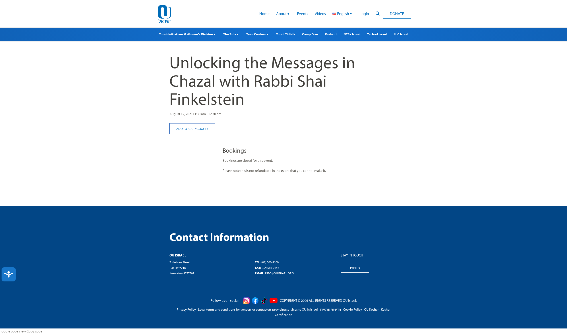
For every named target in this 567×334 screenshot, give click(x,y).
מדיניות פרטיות (330, 309)
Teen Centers (256, 34)
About (281, 13)
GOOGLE (202, 129)
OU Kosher (371, 309)
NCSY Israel (352, 34)
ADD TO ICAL (185, 129)
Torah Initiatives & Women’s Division (186, 34)
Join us (355, 268)
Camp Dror (310, 34)
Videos (320, 13)
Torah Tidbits (285, 34)
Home (264, 13)
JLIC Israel (400, 34)
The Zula (230, 34)
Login (364, 13)
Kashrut (331, 34)
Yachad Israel (377, 34)
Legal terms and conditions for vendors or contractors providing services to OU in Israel (258, 309)
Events (302, 13)
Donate (397, 13)
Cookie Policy (352, 309)
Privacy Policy (186, 309)
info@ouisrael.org (279, 273)
